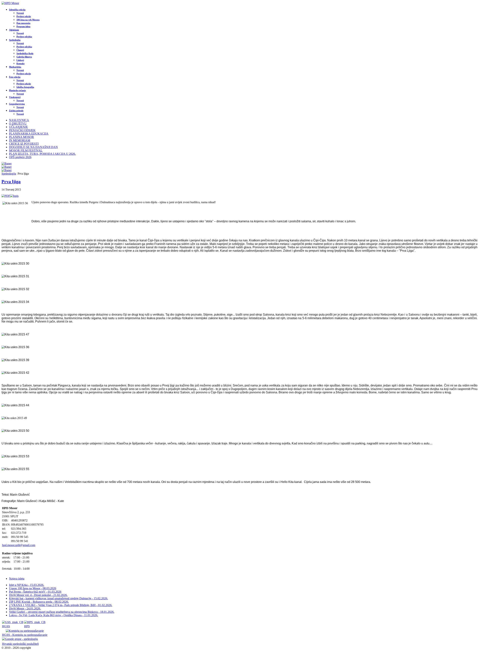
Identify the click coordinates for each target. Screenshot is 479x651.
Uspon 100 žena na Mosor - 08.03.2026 (32, 588)
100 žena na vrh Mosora (27, 20)
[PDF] (5, 195)
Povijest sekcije (23, 16)
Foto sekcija (14, 77)
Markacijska (15, 67)
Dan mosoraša (23, 23)
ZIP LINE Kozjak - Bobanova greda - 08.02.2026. (39, 601)
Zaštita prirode (16, 110)
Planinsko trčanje (17, 90)
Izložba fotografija (25, 87)
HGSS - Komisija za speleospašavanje (24, 634)
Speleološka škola (24, 53)
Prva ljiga (11, 181)
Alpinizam (14, 30)
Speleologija (14, 40)
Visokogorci (14, 97)
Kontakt (20, 63)
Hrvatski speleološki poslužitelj (20, 643)
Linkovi (20, 60)
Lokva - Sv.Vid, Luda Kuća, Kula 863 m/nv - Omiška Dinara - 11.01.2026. (53, 615)
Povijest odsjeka (24, 36)
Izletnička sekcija (17, 9)
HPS (27, 626)
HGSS (6, 626)
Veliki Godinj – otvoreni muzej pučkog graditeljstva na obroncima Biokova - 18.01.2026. (61, 611)
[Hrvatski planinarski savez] (34, 622)
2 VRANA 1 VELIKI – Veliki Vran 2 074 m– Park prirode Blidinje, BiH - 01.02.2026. (60, 605)
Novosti (20, 13)
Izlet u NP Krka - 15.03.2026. (26, 584)
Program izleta (23, 26)
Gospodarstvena (17, 104)
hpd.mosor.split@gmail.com (18, 545)
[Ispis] (14, 195)
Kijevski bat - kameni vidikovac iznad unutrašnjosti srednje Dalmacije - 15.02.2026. (58, 598)
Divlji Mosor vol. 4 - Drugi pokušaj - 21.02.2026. (38, 595)
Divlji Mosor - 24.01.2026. (25, 608)
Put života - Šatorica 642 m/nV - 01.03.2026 (35, 591)
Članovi (20, 50)
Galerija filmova (24, 57)
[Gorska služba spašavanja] (12, 622)
